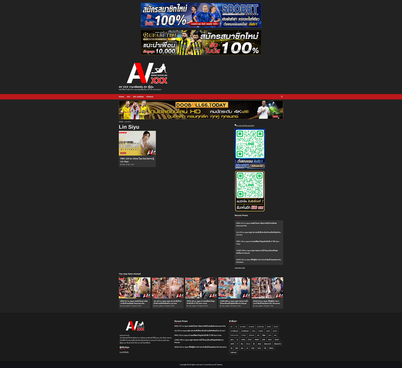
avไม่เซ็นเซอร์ (245, 331)
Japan (268, 331)
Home (121, 97)
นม (237, 339)
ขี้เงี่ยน (264, 335)
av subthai (260, 326)
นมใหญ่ (243, 339)
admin (123, 164)
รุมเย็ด (263, 339)
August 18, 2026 (203, 306)
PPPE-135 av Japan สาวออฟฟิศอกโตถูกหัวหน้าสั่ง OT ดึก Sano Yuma (257, 242)
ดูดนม (232, 339)
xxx (258, 335)
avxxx (269, 326)
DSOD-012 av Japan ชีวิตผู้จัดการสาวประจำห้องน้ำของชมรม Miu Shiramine (258, 261)
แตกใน (259, 348)
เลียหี (236, 348)
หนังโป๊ (232, 344)
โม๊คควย (271, 348)
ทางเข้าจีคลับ (124, 352)
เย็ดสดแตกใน (277, 344)
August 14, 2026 (236, 306)
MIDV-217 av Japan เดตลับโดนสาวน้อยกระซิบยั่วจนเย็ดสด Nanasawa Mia (256, 224)
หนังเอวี (277, 339)
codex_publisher (126, 306)
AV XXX (276, 326)
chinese (149, 97)
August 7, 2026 (269, 306)
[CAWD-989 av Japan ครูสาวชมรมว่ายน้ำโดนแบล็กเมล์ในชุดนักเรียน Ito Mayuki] (234, 287)
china (253, 331)
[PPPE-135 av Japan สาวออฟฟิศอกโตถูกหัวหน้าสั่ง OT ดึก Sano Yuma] (201, 287)
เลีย (231, 348)
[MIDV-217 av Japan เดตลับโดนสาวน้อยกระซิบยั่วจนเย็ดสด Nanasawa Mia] (134, 287)
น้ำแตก (250, 339)
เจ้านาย (248, 344)
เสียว (242, 348)
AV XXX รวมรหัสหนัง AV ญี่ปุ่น (136, 86)
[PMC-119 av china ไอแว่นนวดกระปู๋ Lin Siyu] (137, 143)
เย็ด (254, 344)
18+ (232, 326)
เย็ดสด (259, 344)
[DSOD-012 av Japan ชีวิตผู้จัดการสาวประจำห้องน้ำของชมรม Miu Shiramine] (267, 287)
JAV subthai (138, 97)
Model (275, 331)
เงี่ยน (242, 344)
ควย (275, 335)
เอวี (247, 348)
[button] (282, 96)
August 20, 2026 (137, 306)
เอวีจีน (252, 348)
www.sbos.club (240, 268)
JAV (128, 97)
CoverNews (208, 364)
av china (243, 326)
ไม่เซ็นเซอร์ (233, 352)
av (236, 326)
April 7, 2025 (131, 164)
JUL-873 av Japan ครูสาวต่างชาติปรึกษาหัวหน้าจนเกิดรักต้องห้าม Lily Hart (258, 233)
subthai (251, 335)
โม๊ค (265, 348)
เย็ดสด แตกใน (267, 344)
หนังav (270, 339)
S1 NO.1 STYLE (234, 335)
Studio (243, 335)
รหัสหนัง (257, 339)
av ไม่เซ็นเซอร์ (234, 331)
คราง (270, 335)
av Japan (251, 326)
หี (237, 344)
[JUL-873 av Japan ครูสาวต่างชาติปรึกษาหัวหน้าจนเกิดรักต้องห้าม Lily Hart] (168, 287)
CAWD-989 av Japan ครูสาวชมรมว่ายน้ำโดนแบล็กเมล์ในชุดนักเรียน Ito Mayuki (257, 252)
